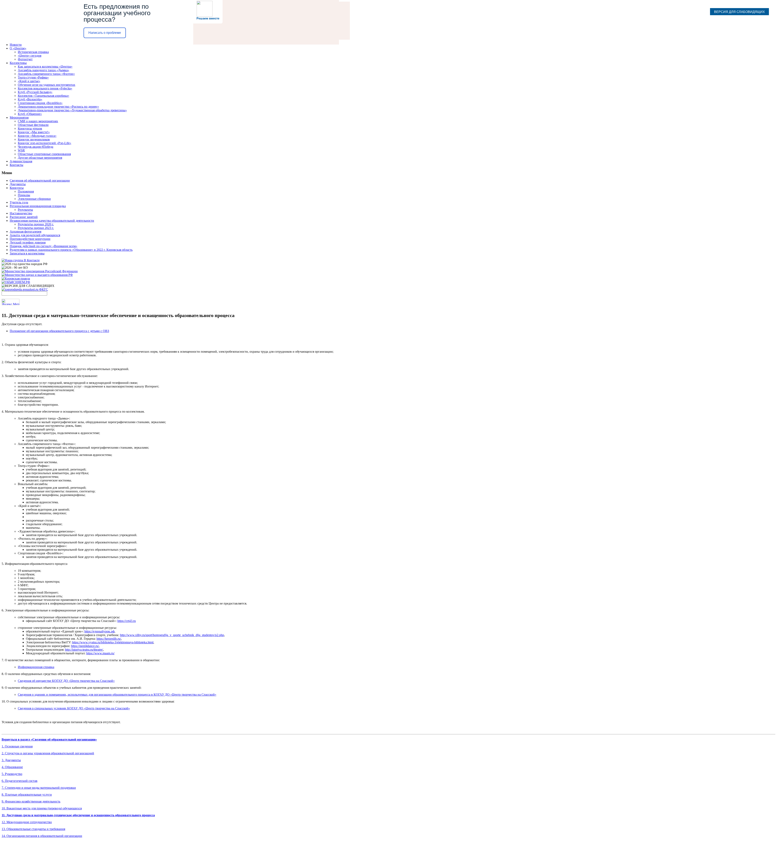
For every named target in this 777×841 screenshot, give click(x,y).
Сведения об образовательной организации (40, 180)
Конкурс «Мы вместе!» (34, 132)
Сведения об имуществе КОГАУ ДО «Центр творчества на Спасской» (66, 680)
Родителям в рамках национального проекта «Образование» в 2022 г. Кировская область (71, 249)
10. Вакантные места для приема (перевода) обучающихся (42, 808)
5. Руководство (12, 774)
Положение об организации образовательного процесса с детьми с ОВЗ (59, 331)
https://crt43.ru (126, 621)
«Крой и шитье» (29, 81)
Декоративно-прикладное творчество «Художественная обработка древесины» (72, 110)
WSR (21, 150)
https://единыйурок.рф (99, 631)
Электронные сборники (34, 198)
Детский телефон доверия (28, 242)
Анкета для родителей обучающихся (35, 235)
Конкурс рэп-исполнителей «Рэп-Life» (44, 143)
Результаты (25, 209)
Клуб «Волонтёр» (30, 99)
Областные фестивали (33, 125)
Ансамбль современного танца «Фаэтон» (46, 74)
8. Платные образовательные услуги (27, 794)
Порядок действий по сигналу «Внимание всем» (43, 246)
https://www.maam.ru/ (100, 653)
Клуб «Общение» (30, 114)
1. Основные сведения (17, 746)
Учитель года (19, 202)
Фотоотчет (25, 59)
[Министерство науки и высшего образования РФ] (37, 275)
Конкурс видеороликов (34, 139)
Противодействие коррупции (30, 239)
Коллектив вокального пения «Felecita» (45, 88)
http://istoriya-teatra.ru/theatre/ (84, 649)
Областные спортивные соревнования (44, 154)
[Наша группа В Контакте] (21, 260)
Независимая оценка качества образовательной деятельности (52, 220)
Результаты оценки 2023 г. (36, 228)
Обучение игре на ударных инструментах (46, 84)
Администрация (21, 161)
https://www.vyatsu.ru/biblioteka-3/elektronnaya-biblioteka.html (112, 642)
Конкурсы (17, 187)
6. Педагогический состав (19, 780)
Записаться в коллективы (27, 253)
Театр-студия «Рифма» (33, 77)
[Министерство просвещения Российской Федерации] (40, 271)
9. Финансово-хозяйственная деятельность (31, 801)
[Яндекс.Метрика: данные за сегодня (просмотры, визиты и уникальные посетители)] (10, 302)
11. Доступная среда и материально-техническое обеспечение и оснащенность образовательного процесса (78, 815)
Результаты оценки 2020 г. (36, 224)
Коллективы (18, 63)
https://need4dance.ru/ (85, 646)
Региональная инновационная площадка (38, 206)
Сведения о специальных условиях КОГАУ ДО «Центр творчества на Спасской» (74, 708)
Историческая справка (33, 52)
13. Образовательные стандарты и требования (33, 829)
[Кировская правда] (16, 278)
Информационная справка (36, 667)
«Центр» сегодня (29, 55)
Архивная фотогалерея (25, 231)
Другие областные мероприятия (40, 157)
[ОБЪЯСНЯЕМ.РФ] (16, 282)
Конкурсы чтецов (30, 128)
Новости (16, 44)
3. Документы (11, 760)
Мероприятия (19, 117)
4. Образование (12, 767)
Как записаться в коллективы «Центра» (45, 66)
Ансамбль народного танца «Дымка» (43, 70)
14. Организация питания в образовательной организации (42, 836)
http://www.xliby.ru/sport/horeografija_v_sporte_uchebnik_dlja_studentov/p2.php (172, 635)
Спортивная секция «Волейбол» (40, 103)
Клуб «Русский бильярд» (35, 92)
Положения (26, 191)
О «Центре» (18, 48)
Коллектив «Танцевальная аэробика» (43, 95)
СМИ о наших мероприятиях (38, 121)
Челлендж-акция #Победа (35, 146)
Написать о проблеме (104, 32)
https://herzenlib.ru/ (109, 638)
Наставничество (21, 213)
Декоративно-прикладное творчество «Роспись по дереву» (58, 106)
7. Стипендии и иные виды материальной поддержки (39, 787)
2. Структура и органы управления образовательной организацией (48, 753)
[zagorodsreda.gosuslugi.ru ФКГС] (25, 289)
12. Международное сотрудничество (27, 822)
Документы (18, 184)
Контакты (16, 165)
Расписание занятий (24, 217)
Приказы (24, 195)
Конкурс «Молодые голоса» (37, 135)
